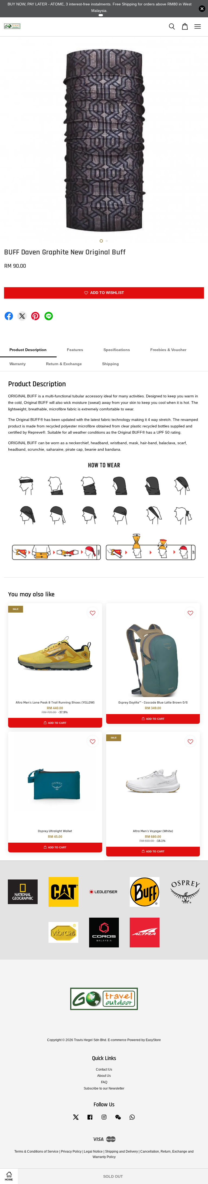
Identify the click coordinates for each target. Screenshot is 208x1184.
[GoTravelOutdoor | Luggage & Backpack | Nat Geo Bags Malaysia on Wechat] (118, 1120)
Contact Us (104, 1069)
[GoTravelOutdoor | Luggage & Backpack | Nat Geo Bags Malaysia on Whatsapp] (132, 1120)
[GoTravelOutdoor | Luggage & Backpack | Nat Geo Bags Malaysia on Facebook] (90, 1120)
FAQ (104, 1082)
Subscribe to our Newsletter (104, 1088)
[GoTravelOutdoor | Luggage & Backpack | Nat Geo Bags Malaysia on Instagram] (104, 1120)
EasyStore (153, 1040)
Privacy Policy (71, 1151)
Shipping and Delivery (121, 1151)
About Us (104, 1076)
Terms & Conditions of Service (36, 1151)
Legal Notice (93, 1151)
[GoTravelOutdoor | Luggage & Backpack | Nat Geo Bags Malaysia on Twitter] (76, 1120)
